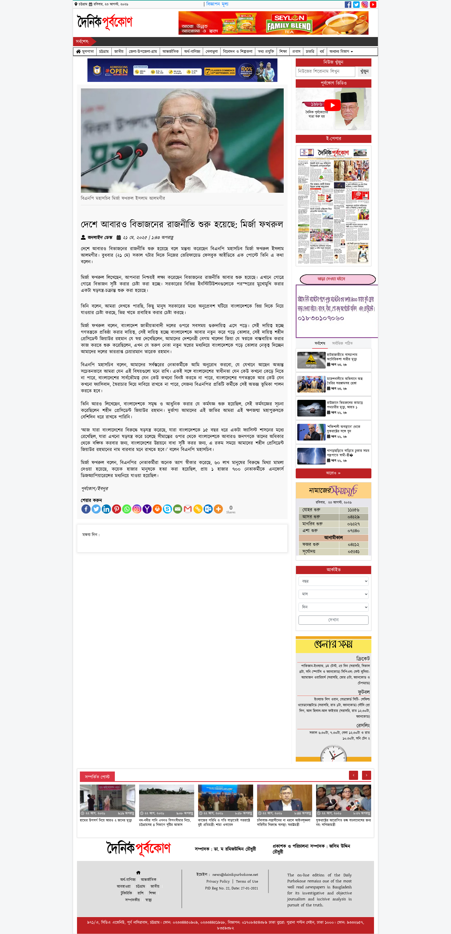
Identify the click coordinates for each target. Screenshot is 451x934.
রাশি (141, 893)
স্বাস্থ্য (148, 900)
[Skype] (167, 509)
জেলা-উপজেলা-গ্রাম (143, 52)
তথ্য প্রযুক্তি (266, 52)
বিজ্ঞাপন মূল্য (217, 4)
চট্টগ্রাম (104, 52)
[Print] (157, 509)
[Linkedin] (106, 509)
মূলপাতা (87, 52)
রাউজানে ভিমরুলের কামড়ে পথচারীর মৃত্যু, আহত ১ (345, 405)
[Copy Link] (198, 509)
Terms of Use (247, 881)
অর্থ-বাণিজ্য (192, 52)
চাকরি (310, 52)
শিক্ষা (283, 52)
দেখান (333, 620)
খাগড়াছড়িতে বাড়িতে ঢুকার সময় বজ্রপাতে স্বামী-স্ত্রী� (348, 453)
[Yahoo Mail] (147, 509)
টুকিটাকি (126, 893)
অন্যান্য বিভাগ (340, 52)
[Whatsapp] (126, 509)
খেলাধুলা (212, 52)
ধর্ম (322, 52)
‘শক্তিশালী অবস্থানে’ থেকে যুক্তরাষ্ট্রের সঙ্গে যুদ (343, 429)
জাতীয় (118, 52)
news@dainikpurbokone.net (235, 874)
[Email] (177, 509)
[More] (218, 509)
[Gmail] (187, 509)
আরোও (331, 473)
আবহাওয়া (123, 886)
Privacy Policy (218, 881)
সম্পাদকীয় (132, 900)
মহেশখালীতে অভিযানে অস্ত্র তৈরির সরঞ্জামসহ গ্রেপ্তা (345, 381)
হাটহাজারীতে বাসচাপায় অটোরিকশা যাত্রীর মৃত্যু (342, 357)
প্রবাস (296, 52)
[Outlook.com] (208, 509)
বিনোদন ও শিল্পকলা (237, 52)
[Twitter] (96, 509)
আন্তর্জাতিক (171, 52)
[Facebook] (86, 509)
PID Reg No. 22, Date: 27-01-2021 (231, 888)
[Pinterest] (116, 509)
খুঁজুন (364, 71)
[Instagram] (136, 509)
